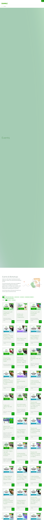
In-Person (13, 300)
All (6, 300)
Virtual (9, 300)
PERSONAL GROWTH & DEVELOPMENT (8, 298)
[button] (42, 1)
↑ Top (2, 518)
